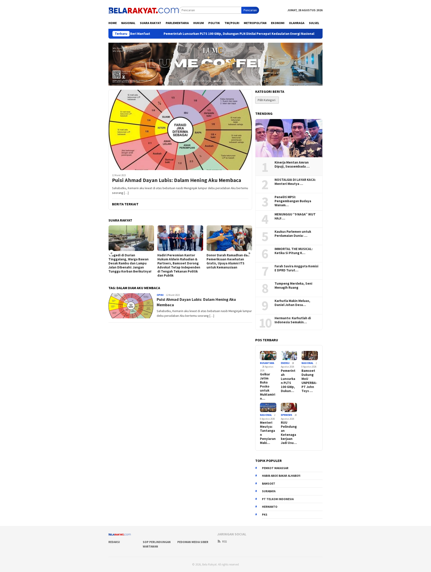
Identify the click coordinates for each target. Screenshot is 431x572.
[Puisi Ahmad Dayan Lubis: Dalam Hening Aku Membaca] (180, 130)
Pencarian (250, 10)
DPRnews (286, 415)
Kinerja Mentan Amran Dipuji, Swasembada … (292, 164)
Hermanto (269, 507)
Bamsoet (268, 484)
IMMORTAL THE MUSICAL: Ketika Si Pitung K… (294, 251)
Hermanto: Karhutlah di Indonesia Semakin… (293, 320)
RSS (224, 541)
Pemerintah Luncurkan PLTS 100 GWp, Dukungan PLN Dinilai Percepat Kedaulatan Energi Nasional (210, 34)
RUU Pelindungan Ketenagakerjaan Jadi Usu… (289, 433)
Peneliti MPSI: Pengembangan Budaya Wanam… (293, 201)
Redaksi (114, 542)
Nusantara (267, 363)
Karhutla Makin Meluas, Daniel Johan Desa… (292, 303)
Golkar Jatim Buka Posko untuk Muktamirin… (267, 386)
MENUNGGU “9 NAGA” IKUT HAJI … (295, 216)
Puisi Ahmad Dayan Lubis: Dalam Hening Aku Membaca (176, 180)
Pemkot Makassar (275, 468)
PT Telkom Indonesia (278, 499)
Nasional (307, 363)
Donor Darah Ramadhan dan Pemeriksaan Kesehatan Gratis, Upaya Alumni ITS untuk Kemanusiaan (228, 261)
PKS (264, 515)
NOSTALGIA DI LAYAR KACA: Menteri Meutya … (295, 182)
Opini (160, 295)
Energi (285, 363)
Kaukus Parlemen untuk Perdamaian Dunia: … (293, 234)
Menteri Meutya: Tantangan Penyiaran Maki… (268, 433)
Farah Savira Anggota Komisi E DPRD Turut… (296, 268)
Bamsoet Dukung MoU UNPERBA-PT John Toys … (309, 381)
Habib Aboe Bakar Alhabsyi (281, 476)
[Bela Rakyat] (143, 10)
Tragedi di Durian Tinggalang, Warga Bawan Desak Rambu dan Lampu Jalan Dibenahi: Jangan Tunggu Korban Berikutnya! (129, 263)
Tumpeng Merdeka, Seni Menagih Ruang (293, 286)
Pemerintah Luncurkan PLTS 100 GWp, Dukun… (288, 381)
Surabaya (268, 491)
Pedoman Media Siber (192, 542)
